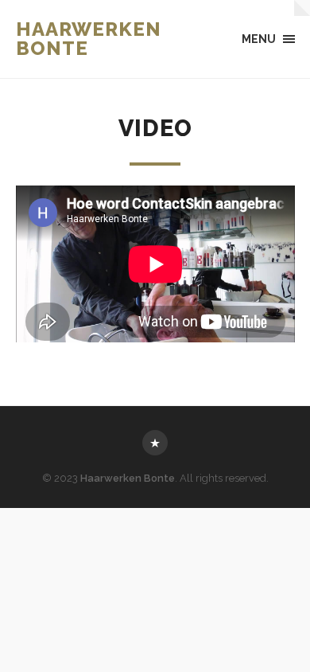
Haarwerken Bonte (88, 39)
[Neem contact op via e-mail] (155, 442)
